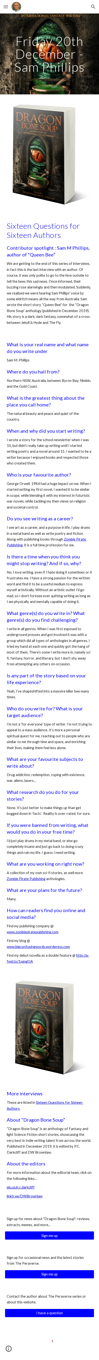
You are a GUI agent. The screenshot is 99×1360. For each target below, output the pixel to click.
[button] (6, 6)
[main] (49, 54)
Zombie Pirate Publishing (26, 879)
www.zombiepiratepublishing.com (32, 932)
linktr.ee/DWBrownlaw (25, 1196)
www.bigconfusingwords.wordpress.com (38, 947)
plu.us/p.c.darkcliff (21, 1187)
